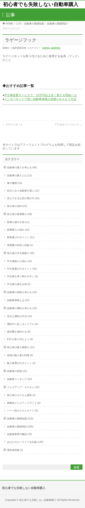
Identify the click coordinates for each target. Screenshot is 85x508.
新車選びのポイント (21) (20, 237)
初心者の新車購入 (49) (19, 214)
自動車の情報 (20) (17, 371)
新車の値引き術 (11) (18, 222)
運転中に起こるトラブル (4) (22, 324)
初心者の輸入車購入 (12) (20, 347)
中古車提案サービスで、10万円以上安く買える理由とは (40, 95)
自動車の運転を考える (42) (22, 308)
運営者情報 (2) (15, 450)
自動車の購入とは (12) (19, 175)
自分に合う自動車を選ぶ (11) (23, 190)
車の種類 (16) (14, 183)
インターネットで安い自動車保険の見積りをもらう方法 (40, 99)
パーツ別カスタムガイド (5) (22, 410)
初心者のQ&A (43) (17, 206)
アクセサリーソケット (69, 124)
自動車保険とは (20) (18, 300)
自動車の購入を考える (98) (22, 167)
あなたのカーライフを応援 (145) (25, 442)
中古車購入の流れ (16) (19, 261)
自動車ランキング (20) (19, 379)
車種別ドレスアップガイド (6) (23, 403)
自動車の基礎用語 (51, 48)
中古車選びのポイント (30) (22, 268)
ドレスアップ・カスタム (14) (23, 387)
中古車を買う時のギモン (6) (22, 276)
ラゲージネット (12, 124)
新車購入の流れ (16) (18, 229)
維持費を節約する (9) (19, 331)
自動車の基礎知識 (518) (20, 418)
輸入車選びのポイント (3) (21, 363)
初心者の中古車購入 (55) (20, 253)
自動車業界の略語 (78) (19, 434)
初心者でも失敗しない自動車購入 (40, 4)
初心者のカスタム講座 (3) (21, 395)
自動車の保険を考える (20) (22, 292)
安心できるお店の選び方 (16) (23, 198)
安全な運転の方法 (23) (19, 316)
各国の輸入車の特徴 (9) (20, 355)
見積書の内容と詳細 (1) (20, 245)
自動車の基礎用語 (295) (20, 426)
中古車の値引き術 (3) (19, 284)
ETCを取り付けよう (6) (20, 339)
